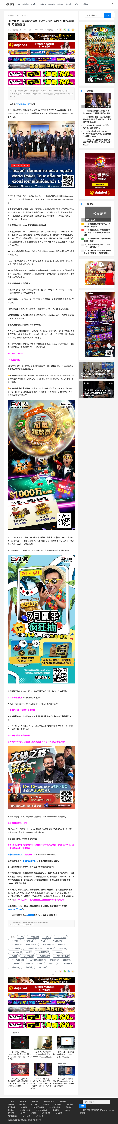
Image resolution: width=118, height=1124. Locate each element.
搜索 (108, 15)
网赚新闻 (43, 4)
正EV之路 (42, 967)
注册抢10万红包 (48, 1101)
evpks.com (62, 937)
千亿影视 (46, 1104)
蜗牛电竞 (11, 1110)
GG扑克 (29, 952)
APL (22, 937)
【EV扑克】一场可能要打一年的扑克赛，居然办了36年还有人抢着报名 (63, 1054)
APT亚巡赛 (35, 937)
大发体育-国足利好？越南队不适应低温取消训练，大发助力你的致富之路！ (97, 142)
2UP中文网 (39, 1116)
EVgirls (48, 937)
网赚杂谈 (51, 4)
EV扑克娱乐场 (57, 941)
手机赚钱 (69, 4)
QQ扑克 (22, 1113)
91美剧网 (24, 1107)
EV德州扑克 (28, 941)
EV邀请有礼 (16, 948)
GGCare (49, 948)
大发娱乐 (59, 1113)
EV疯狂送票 (47, 944)
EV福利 (60, 944)
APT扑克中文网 (54, 1107)
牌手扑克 (11, 1113)
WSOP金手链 (45, 956)
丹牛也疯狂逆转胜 (28, 861)
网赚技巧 (25, 4)
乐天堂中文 (11, 1107)
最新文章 (23, 1101)
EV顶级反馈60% (33, 948)
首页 (18, 4)
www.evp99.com (23, 104)
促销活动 (66, 960)
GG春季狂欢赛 (43, 952)
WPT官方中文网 (38, 1107)
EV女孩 (15, 941)
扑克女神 (29, 967)
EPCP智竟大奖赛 (41, 1110)
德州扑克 (15, 967)
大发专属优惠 (45, 1113)
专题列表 (35, 1101)
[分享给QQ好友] (68, 29)
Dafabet (67, 1110)
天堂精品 (70, 1104)
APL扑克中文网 (24, 1110)
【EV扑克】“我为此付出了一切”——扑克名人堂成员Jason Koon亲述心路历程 (41, 1054)
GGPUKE (15, 952)
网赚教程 (34, 4)
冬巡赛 (39, 963)
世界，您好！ (91, 220)
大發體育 (69, 1107)
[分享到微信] (64, 29)
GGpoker (62, 948)
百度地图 (63, 1101)
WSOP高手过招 (18, 960)
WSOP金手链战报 (63, 956)
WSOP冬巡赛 (29, 956)
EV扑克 (42, 941)
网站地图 (11, 1104)
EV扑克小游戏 (31, 944)
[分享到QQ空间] (73, 29)
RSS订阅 (34, 1104)
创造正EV (52, 963)
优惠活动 (53, 960)
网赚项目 (60, 4)
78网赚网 (9, 4)
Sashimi (59, 952)
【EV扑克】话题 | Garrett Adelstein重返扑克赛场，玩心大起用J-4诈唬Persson (97, 133)
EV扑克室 (15, 944)
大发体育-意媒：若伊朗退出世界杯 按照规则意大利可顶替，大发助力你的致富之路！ (97, 119)
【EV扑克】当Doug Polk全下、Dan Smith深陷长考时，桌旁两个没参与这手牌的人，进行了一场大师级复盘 (40, 1083)
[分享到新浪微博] (60, 29)
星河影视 (58, 1104)
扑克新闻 (56, 1110)
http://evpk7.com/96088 (40, 900)
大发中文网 (26, 1116)
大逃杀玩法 (66, 963)
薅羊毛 (85, 4)
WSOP (14, 956)
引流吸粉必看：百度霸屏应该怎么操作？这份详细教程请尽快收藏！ (97, 232)
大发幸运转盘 (12, 1116)
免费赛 (28, 963)
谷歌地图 (22, 1104)
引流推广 (78, 4)
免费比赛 (15, 963)
